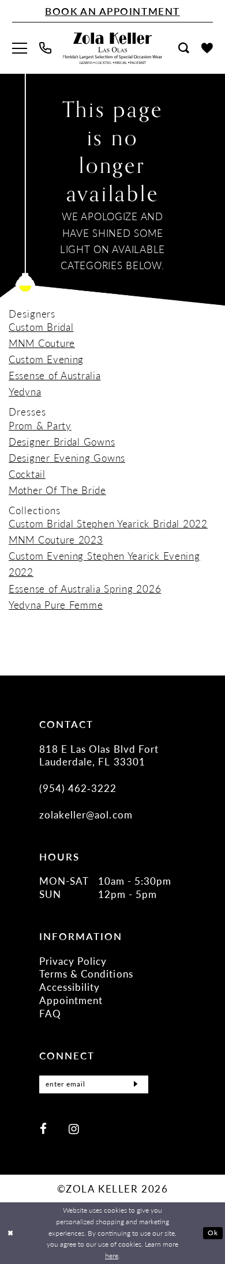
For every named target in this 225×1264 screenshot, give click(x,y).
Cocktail (27, 474)
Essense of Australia (55, 375)
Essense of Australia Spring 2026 (85, 588)
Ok (213, 1232)
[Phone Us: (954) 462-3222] (45, 48)
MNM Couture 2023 (56, 539)
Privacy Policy (73, 961)
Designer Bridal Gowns (62, 441)
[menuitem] (19, 48)
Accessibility (69, 987)
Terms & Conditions (86, 973)
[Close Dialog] (10, 1233)
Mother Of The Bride (57, 490)
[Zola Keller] (112, 48)
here (111, 1256)
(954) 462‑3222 (78, 788)
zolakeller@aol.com (86, 814)
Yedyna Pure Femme (56, 605)
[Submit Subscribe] (135, 1084)
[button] (19, 48)
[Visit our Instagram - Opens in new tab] (74, 1129)
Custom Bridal (41, 327)
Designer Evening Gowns (67, 458)
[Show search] (184, 48)
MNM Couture (42, 343)
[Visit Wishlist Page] (207, 48)
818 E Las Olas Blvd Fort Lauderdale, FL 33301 (99, 755)
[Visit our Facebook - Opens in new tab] (43, 1129)
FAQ (50, 1013)
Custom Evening (46, 359)
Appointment (71, 1000)
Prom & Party (40, 425)
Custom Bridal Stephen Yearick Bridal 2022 (108, 523)
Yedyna (25, 391)
